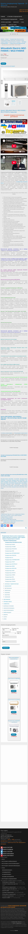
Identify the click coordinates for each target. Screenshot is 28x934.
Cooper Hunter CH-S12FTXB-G (14, 699)
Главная (2, 39)
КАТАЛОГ (3, 532)
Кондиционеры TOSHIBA (10, 546)
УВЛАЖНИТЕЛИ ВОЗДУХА (8, 608)
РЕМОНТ (22, 19)
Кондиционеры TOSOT (10, 561)
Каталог (7, 39)
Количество (4, 57)
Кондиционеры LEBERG (10, 574)
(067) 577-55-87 (23, 10)
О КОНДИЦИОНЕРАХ (6, 872)
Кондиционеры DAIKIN (10, 544)
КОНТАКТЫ (3, 24)
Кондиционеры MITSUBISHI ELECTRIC (17, 43)
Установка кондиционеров (6, 433)
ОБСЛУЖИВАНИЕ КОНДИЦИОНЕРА (9, 19)
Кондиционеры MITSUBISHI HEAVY (12, 553)
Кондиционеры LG (9, 557)
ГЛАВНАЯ (3, 16)
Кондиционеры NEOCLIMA (10, 568)
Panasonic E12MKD (6, 897)
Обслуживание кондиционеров (9, 887)
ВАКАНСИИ (16, 22)
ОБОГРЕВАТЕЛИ (6, 599)
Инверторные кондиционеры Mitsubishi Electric (13, 520)
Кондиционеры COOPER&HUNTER (12, 559)
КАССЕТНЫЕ (7, 594)
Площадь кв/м (15, 628)
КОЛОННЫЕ (7, 592)
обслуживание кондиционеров (20, 433)
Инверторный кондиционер (9, 522)
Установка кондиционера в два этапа (10, 883)
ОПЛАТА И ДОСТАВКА (6, 22)
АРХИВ (4, 619)
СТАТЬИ (3, 867)
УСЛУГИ (5, 616)
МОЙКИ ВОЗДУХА (7, 612)
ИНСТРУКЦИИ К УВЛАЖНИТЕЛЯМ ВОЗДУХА (11, 865)
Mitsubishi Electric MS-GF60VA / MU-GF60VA (14, 482)
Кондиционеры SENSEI (10, 579)
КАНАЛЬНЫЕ (7, 597)
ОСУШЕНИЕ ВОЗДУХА (6, 874)
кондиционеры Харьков (16, 921)
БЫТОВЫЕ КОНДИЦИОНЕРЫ (7, 518)
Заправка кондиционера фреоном (9, 888)
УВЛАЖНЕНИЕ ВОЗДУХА (7, 870)
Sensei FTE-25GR (5, 890)
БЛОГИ (3, 859)
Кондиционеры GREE (9, 551)
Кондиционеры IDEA (9, 577)
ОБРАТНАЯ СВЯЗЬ (12, 24)
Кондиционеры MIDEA (10, 566)
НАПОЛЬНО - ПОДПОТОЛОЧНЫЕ (11, 583)
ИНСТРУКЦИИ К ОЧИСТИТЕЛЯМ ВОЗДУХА (10, 863)
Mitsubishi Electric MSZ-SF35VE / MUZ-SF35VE (10, 485)
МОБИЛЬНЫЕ (8, 590)
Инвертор (19, 631)
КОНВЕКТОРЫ (6, 603)
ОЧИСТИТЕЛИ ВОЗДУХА (8, 610)
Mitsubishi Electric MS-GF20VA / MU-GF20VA (10, 478)
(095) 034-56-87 (23, 11)
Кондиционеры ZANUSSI (10, 572)
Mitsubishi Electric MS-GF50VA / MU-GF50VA (13, 481)
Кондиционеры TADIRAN (10, 581)
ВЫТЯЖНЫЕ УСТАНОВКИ (8, 606)
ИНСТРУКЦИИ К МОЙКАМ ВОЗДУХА (9, 861)
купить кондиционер (17, 923)
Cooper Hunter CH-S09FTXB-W (14, 678)
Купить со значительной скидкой (8, 66)
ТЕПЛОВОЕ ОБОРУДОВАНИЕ (8, 876)
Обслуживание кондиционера (8, 882)
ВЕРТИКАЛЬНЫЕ (8, 588)
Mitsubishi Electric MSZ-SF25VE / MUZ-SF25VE (16, 484)
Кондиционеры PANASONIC (11, 548)
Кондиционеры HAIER (9, 570)
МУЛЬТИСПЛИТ (8, 586)
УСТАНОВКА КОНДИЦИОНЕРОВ (14, 16)
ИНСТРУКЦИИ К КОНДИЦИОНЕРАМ (9, 878)
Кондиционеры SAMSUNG (10, 555)
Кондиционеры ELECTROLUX (11, 564)
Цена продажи (5, 635)
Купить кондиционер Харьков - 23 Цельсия (14, 4)
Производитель (5, 628)
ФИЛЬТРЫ (5, 614)
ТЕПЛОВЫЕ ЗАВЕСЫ (7, 601)
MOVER (16, 930)
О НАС (22, 22)
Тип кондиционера (6, 631)
